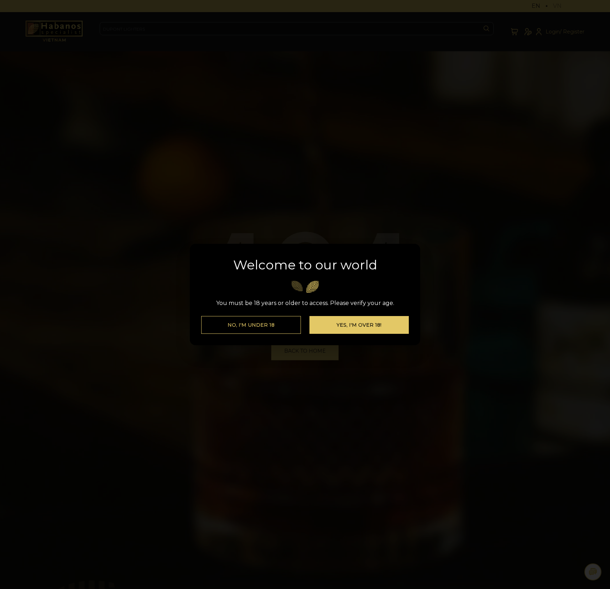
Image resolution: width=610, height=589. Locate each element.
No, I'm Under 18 (251, 325)
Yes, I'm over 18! (359, 325)
